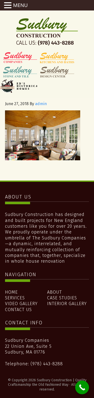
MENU (20, 5)
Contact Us (18, 309)
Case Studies (62, 298)
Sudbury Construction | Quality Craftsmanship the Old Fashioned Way (47, 31)
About (54, 292)
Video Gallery (21, 303)
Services (15, 298)
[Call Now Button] (82, 387)
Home (11, 292)
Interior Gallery (67, 303)
